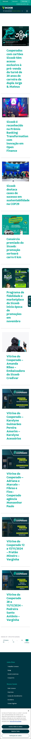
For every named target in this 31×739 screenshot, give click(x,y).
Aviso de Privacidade (15, 721)
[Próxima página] (27, 642)
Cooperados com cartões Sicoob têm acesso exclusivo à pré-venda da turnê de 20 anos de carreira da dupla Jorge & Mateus (15, 68)
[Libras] (29, 297)
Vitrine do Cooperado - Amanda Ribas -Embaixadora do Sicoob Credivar (16, 367)
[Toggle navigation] (27, 11)
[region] (15, 723)
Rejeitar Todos (15, 731)
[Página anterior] (5, 640)
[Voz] (29, 301)
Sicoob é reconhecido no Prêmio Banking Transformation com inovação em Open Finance (17, 136)
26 (4, 642)
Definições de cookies (15, 735)
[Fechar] (28, 711)
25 (27, 640)
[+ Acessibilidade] (29, 305)
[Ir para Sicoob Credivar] (7, 8)
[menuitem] (5, 1)
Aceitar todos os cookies (15, 726)
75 (14, 642)
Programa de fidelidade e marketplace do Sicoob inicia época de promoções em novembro (15, 307)
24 (22, 640)
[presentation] (6, 1)
